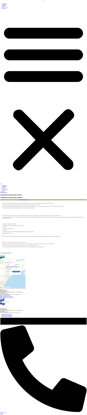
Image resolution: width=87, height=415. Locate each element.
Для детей (3, 5)
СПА (3, 188)
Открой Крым (4, 3)
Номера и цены (4, 4)
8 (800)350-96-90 (2, 191)
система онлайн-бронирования (23, 199)
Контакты (3, 8)
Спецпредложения (5, 7)
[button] (43, 97)
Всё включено (4, 6)
